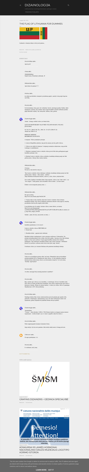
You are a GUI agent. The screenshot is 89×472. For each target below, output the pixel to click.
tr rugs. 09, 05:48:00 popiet (32, 316)
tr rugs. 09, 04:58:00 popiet (32, 302)
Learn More (41, 470)
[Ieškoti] (68, 5)
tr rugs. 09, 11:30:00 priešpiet (32, 187)
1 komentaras (28, 402)
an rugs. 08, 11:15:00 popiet (31, 66)
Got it (51, 470)
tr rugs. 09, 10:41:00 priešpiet (32, 113)
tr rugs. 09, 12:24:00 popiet (31, 274)
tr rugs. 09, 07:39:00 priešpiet (32, 88)
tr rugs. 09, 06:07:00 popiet (32, 329)
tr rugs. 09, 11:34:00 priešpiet (32, 217)
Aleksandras (28, 83)
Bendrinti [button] (21, 49)
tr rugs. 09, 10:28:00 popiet (32, 339)
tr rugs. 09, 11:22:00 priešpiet (32, 160)
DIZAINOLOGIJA (37, 5)
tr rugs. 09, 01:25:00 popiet (31, 289)
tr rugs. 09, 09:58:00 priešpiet (32, 100)
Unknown (28, 334)
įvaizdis (25, 52)
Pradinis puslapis (32, 12)
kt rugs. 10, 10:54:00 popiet (31, 350)
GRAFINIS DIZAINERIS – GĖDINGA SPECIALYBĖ (43, 399)
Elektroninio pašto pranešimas (33, 49)
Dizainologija (28, 118)
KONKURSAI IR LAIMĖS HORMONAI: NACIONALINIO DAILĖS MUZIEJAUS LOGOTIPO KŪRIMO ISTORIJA (44, 450)
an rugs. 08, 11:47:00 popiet (32, 78)
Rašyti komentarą (24, 354)
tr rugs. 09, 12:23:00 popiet (31, 264)
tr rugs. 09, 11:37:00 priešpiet (32, 249)
